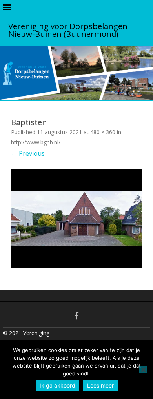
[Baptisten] (76, 218)
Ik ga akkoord (57, 385)
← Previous (28, 153)
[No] (143, 369)
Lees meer (100, 385)
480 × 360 (102, 132)
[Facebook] (76, 315)
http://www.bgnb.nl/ (35, 142)
